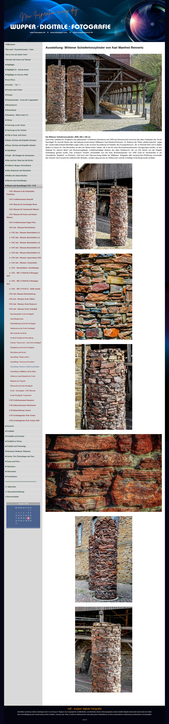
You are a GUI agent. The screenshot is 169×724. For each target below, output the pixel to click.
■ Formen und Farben (13, 90)
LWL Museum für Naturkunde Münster (24, 209)
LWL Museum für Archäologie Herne (23, 204)
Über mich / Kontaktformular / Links (19, 49)
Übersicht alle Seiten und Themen (18, 60)
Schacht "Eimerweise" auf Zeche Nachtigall (25, 343)
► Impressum (10, 487)
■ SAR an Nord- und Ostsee (15, 135)
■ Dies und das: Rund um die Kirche (19, 160)
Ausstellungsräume (17, 319)
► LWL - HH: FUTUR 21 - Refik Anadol (24, 289)
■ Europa (8, 95)
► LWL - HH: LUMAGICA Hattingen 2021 (22, 274)
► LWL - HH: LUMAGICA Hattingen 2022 (22, 282)
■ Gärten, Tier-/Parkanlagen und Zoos (19, 456)
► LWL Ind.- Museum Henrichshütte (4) (24, 248)
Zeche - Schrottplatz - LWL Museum (22, 391)
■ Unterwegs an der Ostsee (15, 125)
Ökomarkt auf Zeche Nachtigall (21, 386)
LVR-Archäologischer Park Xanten (22, 415)
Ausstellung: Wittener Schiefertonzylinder (24, 367)
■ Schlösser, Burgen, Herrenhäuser (18, 165)
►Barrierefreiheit (12, 497)
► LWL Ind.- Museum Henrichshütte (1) (24, 233)
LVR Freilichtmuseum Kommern (21, 400)
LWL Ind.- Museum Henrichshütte (22, 227)
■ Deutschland (10, 110)
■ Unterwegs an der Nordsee (15, 130)
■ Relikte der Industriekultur (16, 176)
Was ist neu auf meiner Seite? (16, 55)
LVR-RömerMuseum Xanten (20, 410)
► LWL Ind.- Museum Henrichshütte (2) (24, 237)
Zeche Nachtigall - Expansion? (21, 395)
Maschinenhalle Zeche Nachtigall (22, 314)
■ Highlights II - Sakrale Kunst (17, 70)
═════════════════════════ (20, 482)
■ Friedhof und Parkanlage (15, 446)
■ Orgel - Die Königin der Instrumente (19, 155)
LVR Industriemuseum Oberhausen (22, 405)
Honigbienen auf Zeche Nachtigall (22, 347)
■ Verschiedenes (11, 476)
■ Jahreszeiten (10, 471)
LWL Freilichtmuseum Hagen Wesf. (22, 222)
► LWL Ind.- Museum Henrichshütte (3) (24, 243)
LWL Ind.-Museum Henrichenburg (22, 294)
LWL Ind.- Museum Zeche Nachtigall (23, 309)
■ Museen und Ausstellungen (16, 180)
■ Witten (8, 120)
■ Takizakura (10, 466)
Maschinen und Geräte (18, 352)
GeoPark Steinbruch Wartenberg (21, 338)
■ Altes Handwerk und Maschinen (18, 170)
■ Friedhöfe (9, 431)
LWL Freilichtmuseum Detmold (21, 199)
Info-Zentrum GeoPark (18, 333)
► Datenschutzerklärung (14, 492)
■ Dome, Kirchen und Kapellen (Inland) (20, 145)
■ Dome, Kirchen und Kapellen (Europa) (20, 140)
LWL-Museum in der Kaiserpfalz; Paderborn (21, 192)
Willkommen (10, 44)
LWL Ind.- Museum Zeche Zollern (22, 299)
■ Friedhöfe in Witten (13, 441)
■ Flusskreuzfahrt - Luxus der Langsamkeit (21, 100)
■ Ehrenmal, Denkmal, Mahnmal (17, 451)
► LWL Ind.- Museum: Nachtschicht (23, 263)
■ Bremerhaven (11, 105)
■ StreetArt (9, 426)
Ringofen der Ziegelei (17, 381)
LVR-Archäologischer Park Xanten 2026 (24, 420)
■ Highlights (10, 65)
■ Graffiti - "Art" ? (12, 85)
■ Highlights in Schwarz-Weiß (16, 75)
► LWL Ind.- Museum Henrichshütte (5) (24, 253)
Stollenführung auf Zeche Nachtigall (23, 323)
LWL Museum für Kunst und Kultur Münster (22, 216)
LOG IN (84, 719)
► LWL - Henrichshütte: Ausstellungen (24, 268)
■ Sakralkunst (10, 150)
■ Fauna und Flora (12, 461)
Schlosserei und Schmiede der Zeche (22, 376)
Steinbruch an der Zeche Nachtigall (22, 328)
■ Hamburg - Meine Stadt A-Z (16, 115)
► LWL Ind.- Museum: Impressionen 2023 (25, 258)
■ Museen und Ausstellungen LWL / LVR (20, 186)
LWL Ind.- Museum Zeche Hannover (23, 304)
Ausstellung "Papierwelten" (20, 357)
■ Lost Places (10, 80)
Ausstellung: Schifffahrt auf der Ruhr (23, 371)
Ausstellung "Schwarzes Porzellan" (22, 362)
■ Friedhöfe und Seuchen (14, 436)
